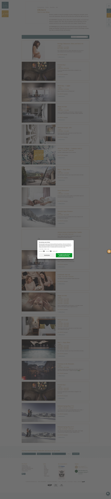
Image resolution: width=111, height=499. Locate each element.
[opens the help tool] (109, 251)
